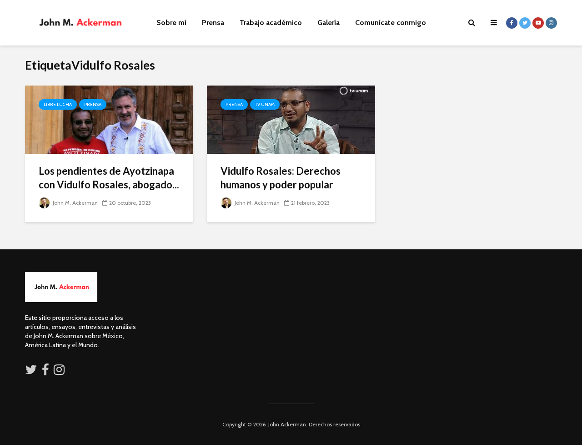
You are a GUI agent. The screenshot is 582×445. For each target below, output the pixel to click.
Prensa (213, 22)
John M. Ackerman (74, 202)
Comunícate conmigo (390, 22)
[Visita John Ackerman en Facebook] (45, 372)
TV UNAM (265, 104)
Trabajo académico (271, 22)
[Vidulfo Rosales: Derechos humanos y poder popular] (291, 119)
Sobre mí (171, 22)
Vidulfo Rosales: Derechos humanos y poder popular (281, 178)
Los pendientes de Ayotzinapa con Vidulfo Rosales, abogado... (109, 178)
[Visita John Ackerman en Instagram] (60, 372)
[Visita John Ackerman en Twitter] (31, 372)
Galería (328, 22)
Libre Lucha (58, 104)
